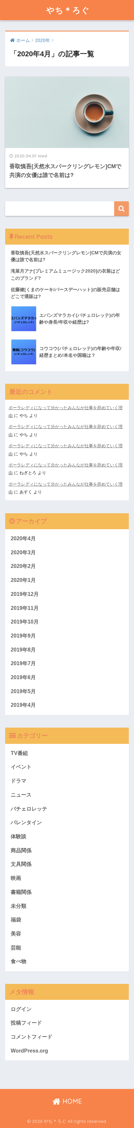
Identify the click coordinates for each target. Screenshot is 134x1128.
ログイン (21, 1009)
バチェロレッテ (29, 809)
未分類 (18, 906)
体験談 (18, 836)
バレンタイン (26, 822)
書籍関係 (21, 892)
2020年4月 (23, 538)
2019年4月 (23, 705)
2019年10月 (25, 621)
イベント (21, 767)
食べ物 (18, 961)
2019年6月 (23, 677)
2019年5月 (23, 691)
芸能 (16, 947)
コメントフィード (31, 1037)
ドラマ (18, 781)
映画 (16, 878)
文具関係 (21, 864)
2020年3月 (23, 552)
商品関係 (21, 850)
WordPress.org (29, 1051)
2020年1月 (23, 580)
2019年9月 (23, 635)
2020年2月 (23, 566)
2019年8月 (23, 649)
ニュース (21, 795)
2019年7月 (23, 663)
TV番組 (19, 753)
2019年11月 (25, 608)
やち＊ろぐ (68, 10)
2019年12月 (25, 594)
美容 (16, 933)
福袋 (16, 919)
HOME (71, 1101)
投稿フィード (26, 1023)
